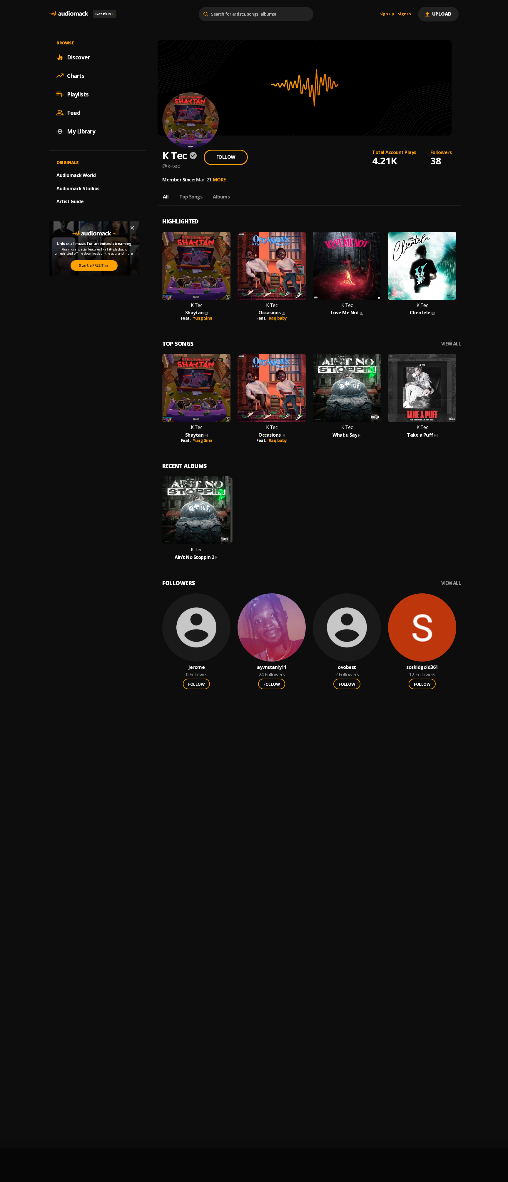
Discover (78, 57)
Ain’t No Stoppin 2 (194, 557)
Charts (75, 75)
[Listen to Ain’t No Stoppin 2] (196, 510)
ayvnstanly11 (271, 667)
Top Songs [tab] (191, 196)
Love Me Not (345, 313)
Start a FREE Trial (94, 265)
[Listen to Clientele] (422, 266)
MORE (219, 179)
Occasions (269, 313)
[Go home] (68, 14)
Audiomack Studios (77, 188)
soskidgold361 (422, 667)
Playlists (78, 94)
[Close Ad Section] (132, 228)
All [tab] (166, 196)
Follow (225, 157)
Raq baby (278, 318)
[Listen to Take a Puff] (422, 388)
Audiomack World (76, 175)
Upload (442, 14)
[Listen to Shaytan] (196, 266)
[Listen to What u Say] (347, 388)
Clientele (420, 313)
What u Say (344, 435)
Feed (73, 112)
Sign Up (387, 14)
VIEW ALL (451, 344)
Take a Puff (420, 435)
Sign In (404, 14)
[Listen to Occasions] (272, 266)
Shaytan (194, 313)
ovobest (347, 667)
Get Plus (104, 13)
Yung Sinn (202, 318)
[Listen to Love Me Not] (347, 266)
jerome (196, 667)
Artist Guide (69, 201)
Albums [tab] (221, 196)
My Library (81, 131)
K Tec (196, 305)
